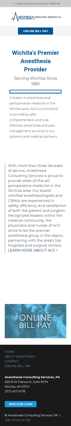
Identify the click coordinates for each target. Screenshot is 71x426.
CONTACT (12, 361)
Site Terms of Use (18, 420)
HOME (9, 352)
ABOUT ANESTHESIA (20, 356)
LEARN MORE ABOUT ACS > (33, 250)
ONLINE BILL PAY (18, 366)
